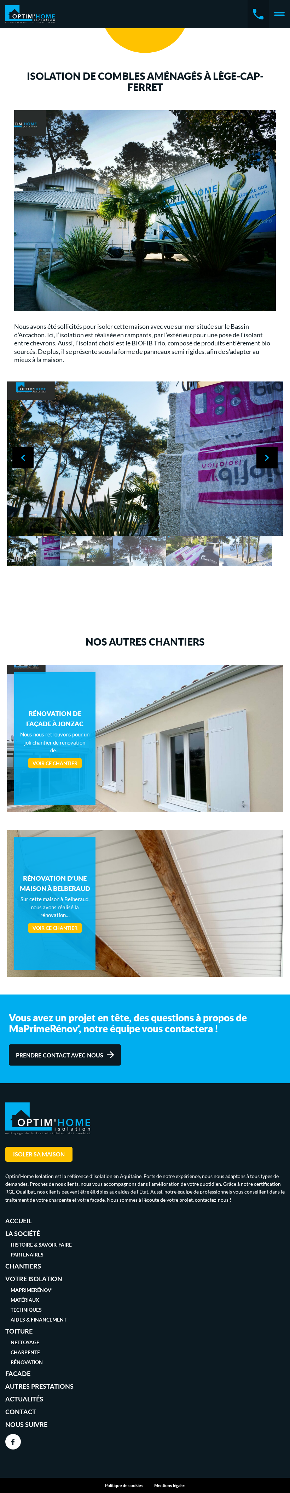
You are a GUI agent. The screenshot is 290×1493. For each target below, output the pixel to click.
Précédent (23, 457)
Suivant (267, 457)
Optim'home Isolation (30, 14)
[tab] (33, 551)
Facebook (13, 1442)
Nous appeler (258, 14)
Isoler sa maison (39, 1154)
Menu (279, 14)
